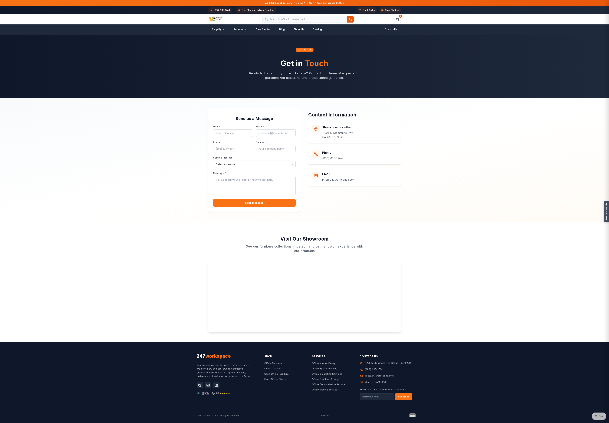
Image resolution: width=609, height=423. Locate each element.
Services (238, 29)
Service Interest (222, 157)
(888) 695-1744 (332, 158)
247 (214, 356)
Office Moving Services (325, 389)
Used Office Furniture (276, 374)
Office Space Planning (324, 368)
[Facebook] (200, 385)
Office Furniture (273, 363)
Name (216, 126)
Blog (282, 29)
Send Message (254, 202)
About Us (299, 29)
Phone (217, 142)
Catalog (317, 29)
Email (260, 126)
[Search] (350, 19)
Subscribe (403, 396)
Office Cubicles (273, 368)
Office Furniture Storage (325, 379)
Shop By (216, 29)
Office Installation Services (327, 374)
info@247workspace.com (338, 179)
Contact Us (391, 29)
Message (219, 173)
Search (325, 415)
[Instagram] (208, 385)
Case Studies (262, 29)
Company (261, 142)
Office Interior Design (324, 363)
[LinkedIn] (216, 385)
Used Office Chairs (275, 379)
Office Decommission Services (329, 384)
